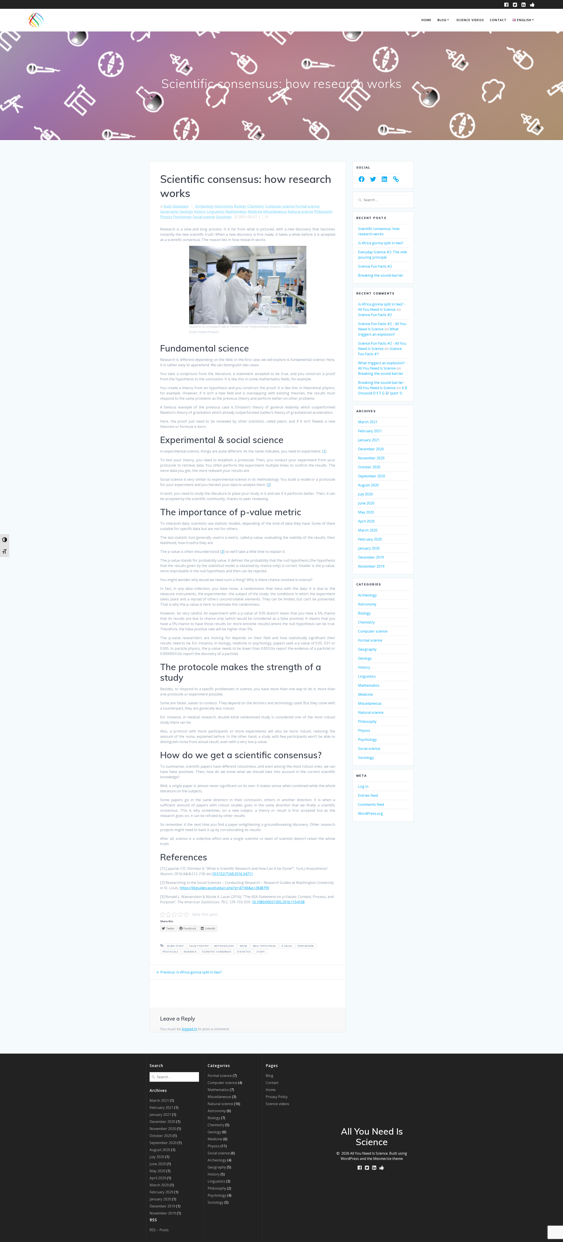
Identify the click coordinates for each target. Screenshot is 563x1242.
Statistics (244, 951)
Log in (363, 786)
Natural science (300, 211)
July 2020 (365, 494)
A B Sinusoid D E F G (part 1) (382, 390)
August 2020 (368, 485)
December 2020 (371, 449)
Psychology (182, 216)
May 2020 (366, 512)
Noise (243, 946)
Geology (186, 211)
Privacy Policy (277, 1096)
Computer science (279, 206)
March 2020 (367, 530)
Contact (498, 20)
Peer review (306, 946)
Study (260, 951)
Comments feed (371, 804)
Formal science (307, 206)
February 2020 (370, 539)
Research (190, 951)
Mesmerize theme (388, 1158)
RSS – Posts (159, 1229)
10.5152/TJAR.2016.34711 (232, 873)
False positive (199, 946)
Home (426, 20)
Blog (441, 20)
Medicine (255, 211)
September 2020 (371, 476)
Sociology (224, 216)
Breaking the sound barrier (380, 275)
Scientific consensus (216, 951)
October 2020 (369, 467)
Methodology (224, 946)
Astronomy (224, 206)
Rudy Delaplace (175, 206)
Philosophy (323, 211)
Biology (240, 206)
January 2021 (369, 440)
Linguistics (216, 211)
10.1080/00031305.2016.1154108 (278, 902)
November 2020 (371, 458)
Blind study (175, 946)
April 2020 (366, 521)
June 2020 (366, 503)
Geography (169, 211)
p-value (287, 946)
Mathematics (236, 211)
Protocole (170, 951)
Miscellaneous (275, 211)
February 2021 (370, 431)
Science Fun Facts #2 (375, 266)
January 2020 (369, 548)
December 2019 (371, 557)
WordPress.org (370, 813)
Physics (166, 216)
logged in (189, 1029)
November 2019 (371, 566)
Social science (204, 216)
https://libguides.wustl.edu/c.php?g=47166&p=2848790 (224, 887)
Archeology (204, 206)
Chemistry (255, 206)
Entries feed (368, 795)
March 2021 (367, 422)
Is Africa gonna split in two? (380, 243)
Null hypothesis (264, 946)
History (200, 211)
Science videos (470, 20)
